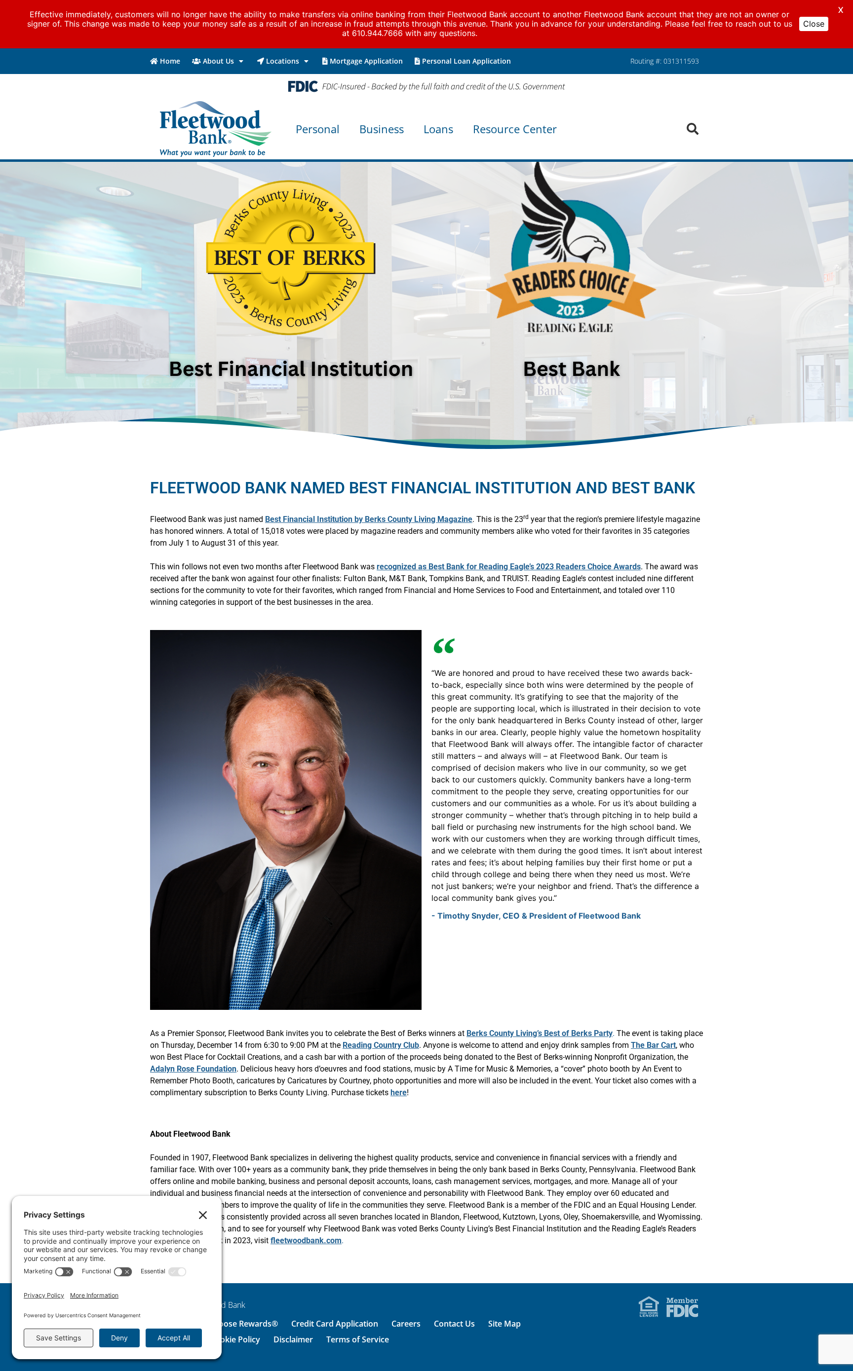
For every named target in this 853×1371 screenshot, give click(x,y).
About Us (218, 61)
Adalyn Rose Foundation (193, 1069)
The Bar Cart (653, 1045)
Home (170, 61)
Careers (406, 1323)
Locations (282, 61)
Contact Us (454, 1323)
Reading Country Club (381, 1045)
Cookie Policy (235, 1339)
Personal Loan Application (466, 61)
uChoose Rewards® (241, 1323)
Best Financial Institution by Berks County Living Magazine (368, 519)
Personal (318, 128)
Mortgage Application (366, 61)
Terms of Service (357, 1339)
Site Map (504, 1323)
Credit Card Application (334, 1323)
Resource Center (515, 128)
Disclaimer (293, 1339)
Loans (438, 128)
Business (381, 128)
